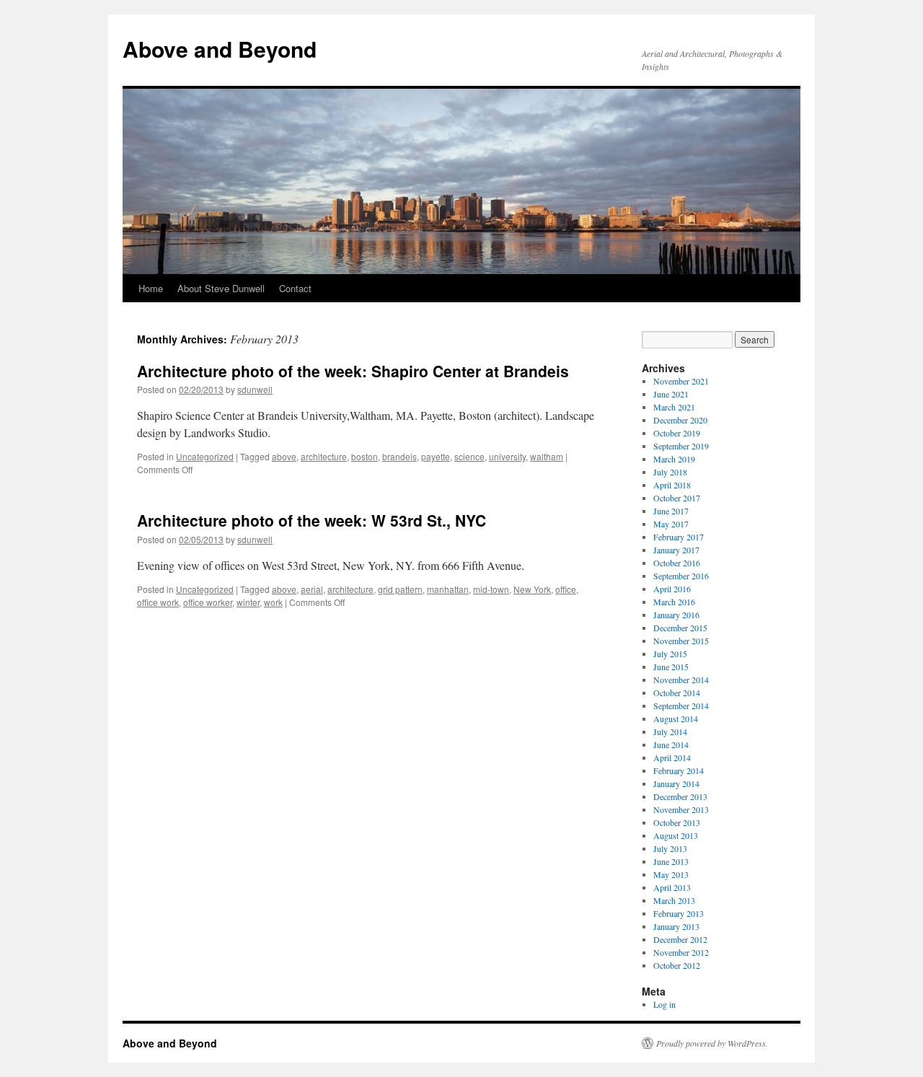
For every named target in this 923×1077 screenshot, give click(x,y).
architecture (324, 456)
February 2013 (678, 913)
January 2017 (676, 549)
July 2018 (670, 472)
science (469, 456)
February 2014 (678, 770)
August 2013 (675, 835)
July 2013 (670, 848)
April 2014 (672, 757)
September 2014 (681, 705)
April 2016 (672, 588)
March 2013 (674, 900)
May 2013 (671, 874)
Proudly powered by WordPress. (712, 1043)
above (284, 456)
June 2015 (671, 666)
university (507, 456)
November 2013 (681, 809)
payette (435, 456)
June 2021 (671, 394)
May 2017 (671, 523)
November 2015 (681, 640)
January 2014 (676, 783)
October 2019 (676, 433)
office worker (207, 602)
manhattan (448, 589)
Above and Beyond (220, 48)
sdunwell (255, 389)
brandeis (399, 456)
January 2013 (676, 926)
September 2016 (681, 575)
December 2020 (680, 420)
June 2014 (671, 744)
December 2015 (680, 627)
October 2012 (676, 965)
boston (364, 456)
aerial (312, 589)
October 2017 (676, 498)
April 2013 (672, 887)
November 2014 (681, 679)
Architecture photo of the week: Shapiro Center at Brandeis (353, 371)
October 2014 (676, 692)
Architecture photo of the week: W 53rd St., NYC (311, 520)
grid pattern (400, 589)
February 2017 (678, 536)
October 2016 (676, 562)
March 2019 (674, 459)
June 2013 (671, 861)
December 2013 (680, 796)
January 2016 (676, 614)
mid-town (491, 589)
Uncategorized (205, 456)
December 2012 (680, 939)
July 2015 (670, 653)
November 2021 (681, 381)
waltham (546, 456)
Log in (664, 1004)
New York (532, 589)
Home (150, 288)
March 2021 (674, 407)
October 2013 (676, 822)
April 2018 (672, 485)
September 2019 (681, 446)
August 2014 (675, 718)
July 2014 (670, 731)
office (565, 589)
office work (158, 602)
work (273, 602)
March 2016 (674, 601)
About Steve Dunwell (221, 288)
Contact (295, 288)
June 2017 (671, 510)
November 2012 (681, 952)
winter (248, 602)
